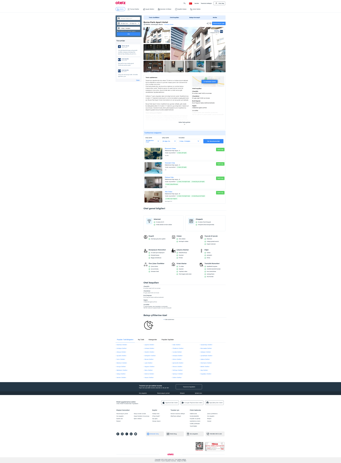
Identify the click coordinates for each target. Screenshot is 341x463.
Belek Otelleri (205, 366)
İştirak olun (198, 393)
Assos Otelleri (149, 377)
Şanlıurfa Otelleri (178, 363)
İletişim (182, 393)
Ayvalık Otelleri (121, 355)
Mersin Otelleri (177, 366)
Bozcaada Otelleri (206, 348)
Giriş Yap (221, 3)
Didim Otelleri (177, 377)
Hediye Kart (155, 413)
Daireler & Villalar (165, 9)
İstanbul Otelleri (122, 345)
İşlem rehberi (138, 418)
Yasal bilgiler (193, 426)
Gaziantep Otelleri (206, 345)
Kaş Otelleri (204, 370)
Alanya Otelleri (121, 352)
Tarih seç (220, 149)
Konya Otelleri (121, 366)
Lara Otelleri (148, 363)
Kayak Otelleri (149, 9)
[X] (126, 434)
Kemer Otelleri (121, 377)
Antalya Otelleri (122, 348)
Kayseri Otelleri (149, 366)
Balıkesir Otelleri (122, 370)
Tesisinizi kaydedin (189, 387)
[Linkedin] (131, 434)
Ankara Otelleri (149, 348)
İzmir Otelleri (121, 359)
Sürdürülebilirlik (194, 416)
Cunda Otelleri (177, 352)
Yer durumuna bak (213, 141)
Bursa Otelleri (149, 359)
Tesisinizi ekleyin (206, 3)
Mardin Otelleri (149, 352)
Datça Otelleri (121, 374)
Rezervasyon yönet (163, 393)
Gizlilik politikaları (195, 423)
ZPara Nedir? (156, 416)
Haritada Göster (210, 81)
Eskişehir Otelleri (150, 355)
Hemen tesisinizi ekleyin (177, 413)
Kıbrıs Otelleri (177, 359)
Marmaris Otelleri (206, 363)
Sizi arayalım (143, 393)
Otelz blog (173, 434)
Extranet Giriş (154, 434)
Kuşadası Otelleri (206, 374)
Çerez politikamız (212, 413)
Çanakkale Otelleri (206, 355)
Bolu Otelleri (149, 370)
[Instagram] (122, 434)
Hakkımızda (193, 413)
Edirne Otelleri (149, 374)
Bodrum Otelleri (122, 363)
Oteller (122, 9)
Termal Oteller (134, 9)
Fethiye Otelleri (178, 370)
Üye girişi (154, 418)
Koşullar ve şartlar (195, 418)
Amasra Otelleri (177, 355)
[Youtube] (135, 434)
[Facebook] (117, 434)
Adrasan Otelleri (206, 352)
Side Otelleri (176, 345)
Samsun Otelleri (178, 374)
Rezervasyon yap (218, 23)
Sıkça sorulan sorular (140, 413)
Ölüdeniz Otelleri (178, 348)
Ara (129, 34)
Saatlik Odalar (182, 9)
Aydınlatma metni (195, 421)
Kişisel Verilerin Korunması (141, 416)
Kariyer (209, 421)
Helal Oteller (197, 9)
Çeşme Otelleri (149, 345)
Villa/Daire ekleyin (175, 416)
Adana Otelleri (205, 359)
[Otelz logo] (121, 4)
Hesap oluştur (156, 421)
